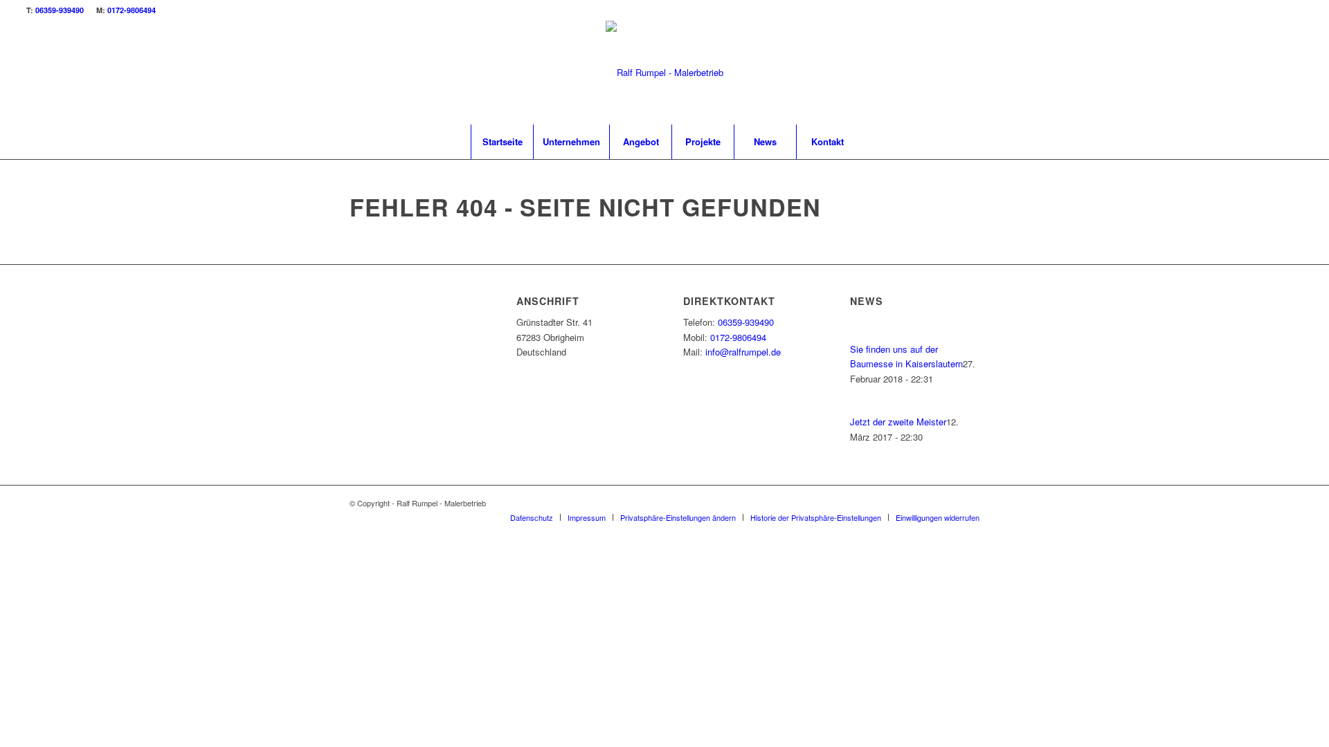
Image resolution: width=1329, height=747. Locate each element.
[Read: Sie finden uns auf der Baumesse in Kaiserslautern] (862, 333)
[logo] (664, 72)
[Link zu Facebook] (1271, 72)
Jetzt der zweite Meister (898, 421)
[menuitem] (502, 141)
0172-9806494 (131, 10)
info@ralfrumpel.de (743, 351)
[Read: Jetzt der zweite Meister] (862, 407)
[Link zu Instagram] (1292, 72)
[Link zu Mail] (1250, 72)
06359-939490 (59, 10)
